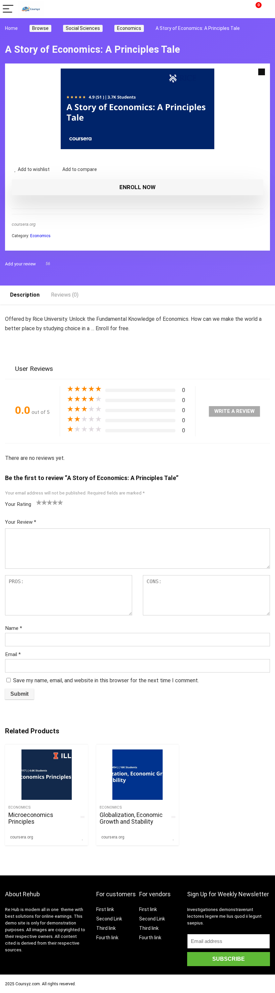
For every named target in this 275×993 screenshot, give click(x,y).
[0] (253, 9)
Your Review (20, 522)
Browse (40, 28)
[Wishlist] (266, 9)
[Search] (239, 9)
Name (13, 628)
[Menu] (8, 9)
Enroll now (137, 187)
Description (25, 295)
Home (11, 28)
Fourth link (107, 937)
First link (105, 909)
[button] (261, 72)
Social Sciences (83, 28)
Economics (129, 28)
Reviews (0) (64, 295)
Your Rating (18, 504)
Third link (106, 928)
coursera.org (24, 224)
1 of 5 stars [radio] (39, 502)
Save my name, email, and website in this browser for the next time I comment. (106, 680)
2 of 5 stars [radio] (41, 502)
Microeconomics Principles (30, 818)
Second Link (109, 918)
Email (13, 654)
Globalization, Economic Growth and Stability (131, 818)
